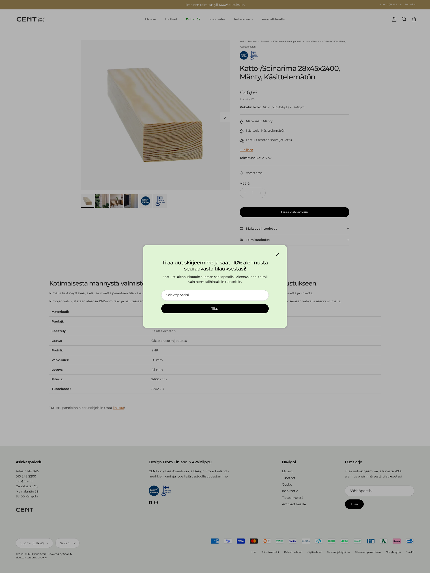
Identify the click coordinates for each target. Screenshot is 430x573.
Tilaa (215, 309)
